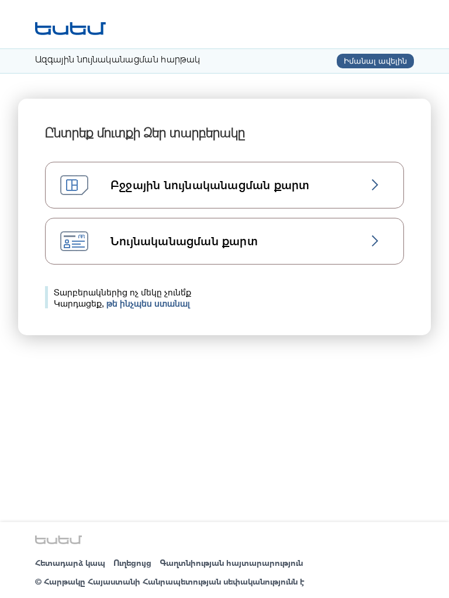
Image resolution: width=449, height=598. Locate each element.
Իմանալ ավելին (375, 61)
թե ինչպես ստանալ (148, 303)
